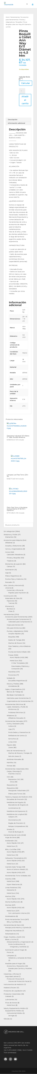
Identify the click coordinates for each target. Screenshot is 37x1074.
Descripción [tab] (12, 119)
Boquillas (19, 22)
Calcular (25, 83)
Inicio (7, 17)
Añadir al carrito (25, 100)
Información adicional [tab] (16, 123)
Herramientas (15, 17)
